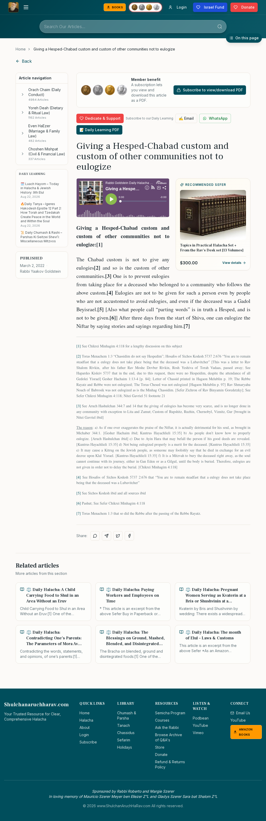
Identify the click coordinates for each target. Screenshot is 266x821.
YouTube (200, 725)
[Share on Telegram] (106, 535)
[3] (78, 405)
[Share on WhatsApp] (95, 535)
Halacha (86, 720)
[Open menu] (26, 7)
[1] (78, 345)
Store (159, 747)
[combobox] (133, 26)
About (84, 727)
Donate (161, 754)
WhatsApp (218, 118)
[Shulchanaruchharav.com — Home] (13, 7)
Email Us (243, 713)
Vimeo (198, 732)
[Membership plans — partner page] (145, 7)
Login (84, 735)
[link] (104, 49)
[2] (78, 356)
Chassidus (126, 732)
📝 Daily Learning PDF (99, 130)
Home (21, 49)
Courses (162, 720)
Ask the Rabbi (167, 727)
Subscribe (88, 742)
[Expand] (22, 94)
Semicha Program (170, 713)
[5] (78, 493)
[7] (78, 513)
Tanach (123, 725)
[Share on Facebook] (129, 535)
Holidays (124, 747)
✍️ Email (186, 118)
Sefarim (123, 740)
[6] (78, 503)
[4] (78, 477)
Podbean (201, 718)
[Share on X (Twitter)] (118, 535)
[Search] (219, 26)
